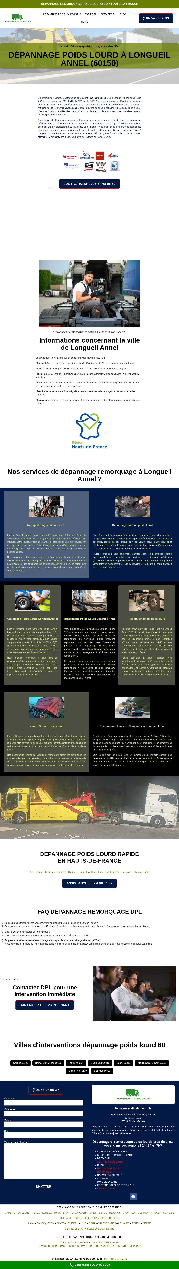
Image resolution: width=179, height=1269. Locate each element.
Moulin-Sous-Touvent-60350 (152, 1063)
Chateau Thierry (67, 1223)
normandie (104, 1172)
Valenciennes (107, 1223)
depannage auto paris (74, 1242)
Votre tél (8, 1120)
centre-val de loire (110, 1162)
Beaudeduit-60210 (100, 1063)
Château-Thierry (141, 872)
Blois (87, 1218)
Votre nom (9, 1098)
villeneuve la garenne (99, 1229)
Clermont (72, 872)
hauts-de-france (108, 1168)
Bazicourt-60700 (102, 1071)
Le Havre (123, 1223)
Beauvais (50, 872)
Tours (77, 1218)
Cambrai (10, 1213)
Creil (31, 872)
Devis (84, 22)
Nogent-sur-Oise (88, 872)
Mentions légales (115, 1259)
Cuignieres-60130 (78, 1071)
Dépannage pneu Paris (105, 1242)
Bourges (113, 1218)
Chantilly (61, 872)
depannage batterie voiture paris (118, 1246)
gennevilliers (74, 1229)
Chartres (99, 1218)
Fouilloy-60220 (76, 1063)
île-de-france (106, 1188)
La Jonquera (79, 1213)
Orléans (65, 1218)
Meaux (36, 1213)
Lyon (66, 1213)
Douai (92, 1223)
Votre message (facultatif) (16, 1142)
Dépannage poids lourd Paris (62, 14)
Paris (57, 1213)
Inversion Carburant (52, 1246)
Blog (123, 14)
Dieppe (147, 1223)
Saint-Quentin (112, 872)
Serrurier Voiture (81, 1246)
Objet (7, 1131)
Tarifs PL (90, 14)
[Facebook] (133, 1196)
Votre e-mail (10, 1109)
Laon (100, 872)
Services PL (108, 14)
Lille (83, 1223)
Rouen (136, 1223)
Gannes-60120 (20, 1063)
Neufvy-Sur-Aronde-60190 (48, 1063)
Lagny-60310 (123, 1063)
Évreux (47, 1213)
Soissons (126, 872)
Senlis (39, 872)
